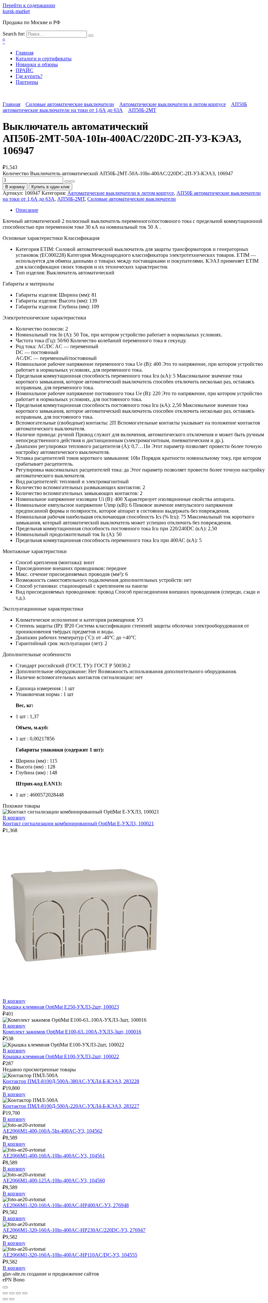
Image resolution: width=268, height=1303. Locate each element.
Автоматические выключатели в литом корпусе (172, 104)
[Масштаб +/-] (24, 1293)
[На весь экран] (18, 1293)
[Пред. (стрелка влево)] (5, 1299)
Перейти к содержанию (29, 5)
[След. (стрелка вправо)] (11, 1299)
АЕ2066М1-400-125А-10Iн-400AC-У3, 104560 (54, 1180)
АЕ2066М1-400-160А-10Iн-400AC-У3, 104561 (54, 1155)
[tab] (140, 210)
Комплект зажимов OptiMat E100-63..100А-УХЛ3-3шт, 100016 (72, 1031)
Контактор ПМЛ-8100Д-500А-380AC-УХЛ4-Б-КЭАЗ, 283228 (71, 1081)
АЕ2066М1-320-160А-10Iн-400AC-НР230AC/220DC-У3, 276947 (74, 1230)
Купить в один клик (50, 186)
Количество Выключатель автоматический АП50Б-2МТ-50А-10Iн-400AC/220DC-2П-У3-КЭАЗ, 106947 (118, 173)
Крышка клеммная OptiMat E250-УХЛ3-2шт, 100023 (61, 1007)
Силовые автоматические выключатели (69, 104)
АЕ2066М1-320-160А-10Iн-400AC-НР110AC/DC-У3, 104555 (70, 1255)
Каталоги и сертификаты (44, 58)
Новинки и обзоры (37, 64)
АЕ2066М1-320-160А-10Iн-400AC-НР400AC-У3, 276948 (66, 1205)
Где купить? (29, 76)
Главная (24, 52)
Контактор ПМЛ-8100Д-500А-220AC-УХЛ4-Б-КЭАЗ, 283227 (71, 1106)
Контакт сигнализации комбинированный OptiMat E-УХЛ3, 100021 (78, 823)
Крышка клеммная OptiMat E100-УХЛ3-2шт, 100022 (61, 1056)
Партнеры (27, 82)
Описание (27, 210)
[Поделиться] (11, 1293)
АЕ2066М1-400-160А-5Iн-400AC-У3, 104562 (52, 1131)
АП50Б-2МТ (142, 110)
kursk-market (16, 11)
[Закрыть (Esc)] (5, 1293)
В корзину (15, 186)
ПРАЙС (24, 70)
